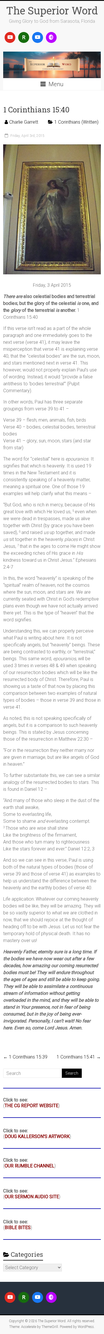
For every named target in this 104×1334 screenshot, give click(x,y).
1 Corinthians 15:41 (79, 1057)
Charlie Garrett (23, 122)
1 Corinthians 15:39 (25, 1057)
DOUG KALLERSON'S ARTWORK (37, 1136)
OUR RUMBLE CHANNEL (29, 1166)
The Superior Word (52, 10)
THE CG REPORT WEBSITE (31, 1105)
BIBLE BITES (18, 1227)
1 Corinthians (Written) (76, 122)
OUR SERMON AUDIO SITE (32, 1196)
